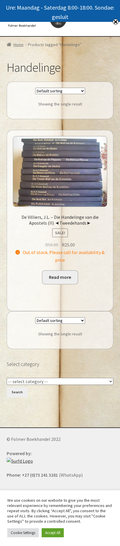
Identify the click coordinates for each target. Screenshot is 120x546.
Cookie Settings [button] (23, 532)
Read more (60, 277)
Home (18, 44)
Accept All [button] (52, 532)
